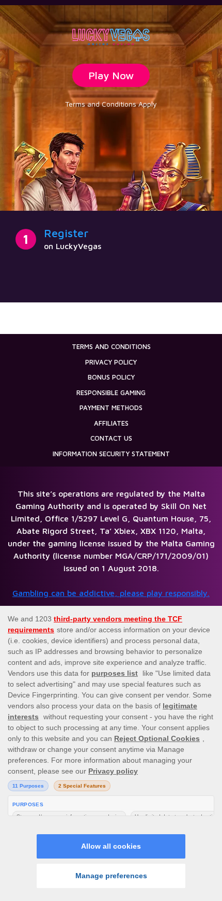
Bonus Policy (111, 377)
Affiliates (111, 423)
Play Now (111, 75)
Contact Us (111, 438)
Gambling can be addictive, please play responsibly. (111, 593)
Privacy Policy (111, 362)
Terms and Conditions (111, 346)
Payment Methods (111, 407)
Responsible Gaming (111, 392)
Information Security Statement (111, 453)
